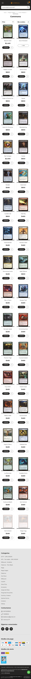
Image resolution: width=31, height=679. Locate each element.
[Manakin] (11, 192)
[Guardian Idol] (11, 220)
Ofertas (3, 603)
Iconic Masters (22, 12)
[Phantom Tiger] (11, 365)
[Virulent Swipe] (27, 393)
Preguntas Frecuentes (6, 592)
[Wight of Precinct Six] (11, 105)
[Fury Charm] (11, 393)
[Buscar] (28, 7)
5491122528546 (7, 611)
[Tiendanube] (5, 673)
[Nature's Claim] (11, 47)
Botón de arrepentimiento (7, 670)
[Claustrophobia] (11, 249)
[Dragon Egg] (27, 538)
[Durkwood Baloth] (11, 509)
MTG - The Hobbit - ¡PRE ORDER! (9, 559)
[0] (28, 3)
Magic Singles (11, 12)
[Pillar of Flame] (11, 307)
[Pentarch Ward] (27, 249)
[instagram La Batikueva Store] (2, 629)
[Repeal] (27, 105)
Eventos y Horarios (6, 595)
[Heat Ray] (27, 220)
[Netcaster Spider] (11, 336)
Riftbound (3, 579)
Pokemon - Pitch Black (7, 565)
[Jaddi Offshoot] (27, 278)
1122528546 (6, 614)
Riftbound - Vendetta (6, 562)
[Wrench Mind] (27, 76)
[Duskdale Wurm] (27, 480)
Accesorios (3, 587)
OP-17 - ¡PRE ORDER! (6, 556)
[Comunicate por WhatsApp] (28, 672)
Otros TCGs (4, 584)
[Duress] (27, 163)
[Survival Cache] (27, 422)
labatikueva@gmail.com (9, 617)
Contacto (3, 601)
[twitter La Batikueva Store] (11, 629)
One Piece (3, 576)
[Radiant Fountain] (11, 76)
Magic (2, 567)
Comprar (6, 47)
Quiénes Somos (5, 598)
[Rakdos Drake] (11, 422)
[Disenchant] (27, 192)
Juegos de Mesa (5, 590)
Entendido (27, 677)
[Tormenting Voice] (27, 336)
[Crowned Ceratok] (27, 365)
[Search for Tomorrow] (11, 134)
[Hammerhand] (11, 538)
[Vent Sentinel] (27, 509)
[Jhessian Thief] (27, 307)
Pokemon (3, 573)
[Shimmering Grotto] (11, 278)
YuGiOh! (3, 581)
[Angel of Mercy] (11, 451)
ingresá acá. (24, 669)
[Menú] (2, 3)
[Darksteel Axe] (27, 451)
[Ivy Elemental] (11, 480)
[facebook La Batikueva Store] (7, 629)
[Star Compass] (11, 163)
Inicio (5, 12)
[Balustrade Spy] (27, 134)
